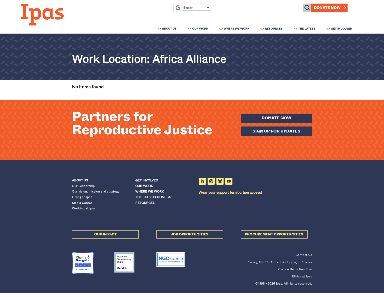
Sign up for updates (276, 131)
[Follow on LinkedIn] (202, 181)
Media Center (82, 203)
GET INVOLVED (146, 180)
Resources (274, 28)
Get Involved (341, 28)
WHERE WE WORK (149, 191)
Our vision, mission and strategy (95, 191)
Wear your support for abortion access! (230, 192)
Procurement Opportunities (274, 234)
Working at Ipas (83, 208)
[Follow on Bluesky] (220, 181)
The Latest (306, 28)
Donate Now (327, 7)
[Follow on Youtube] (228, 181)
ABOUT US (80, 180)
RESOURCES (145, 203)
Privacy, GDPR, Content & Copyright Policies (279, 262)
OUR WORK (144, 186)
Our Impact (105, 234)
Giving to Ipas (82, 197)
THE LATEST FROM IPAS (153, 197)
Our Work (200, 28)
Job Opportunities (189, 234)
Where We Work (236, 28)
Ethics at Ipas (302, 276)
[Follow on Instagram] (211, 181)
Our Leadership (83, 186)
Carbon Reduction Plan (295, 269)
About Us (169, 28)
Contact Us (304, 255)
